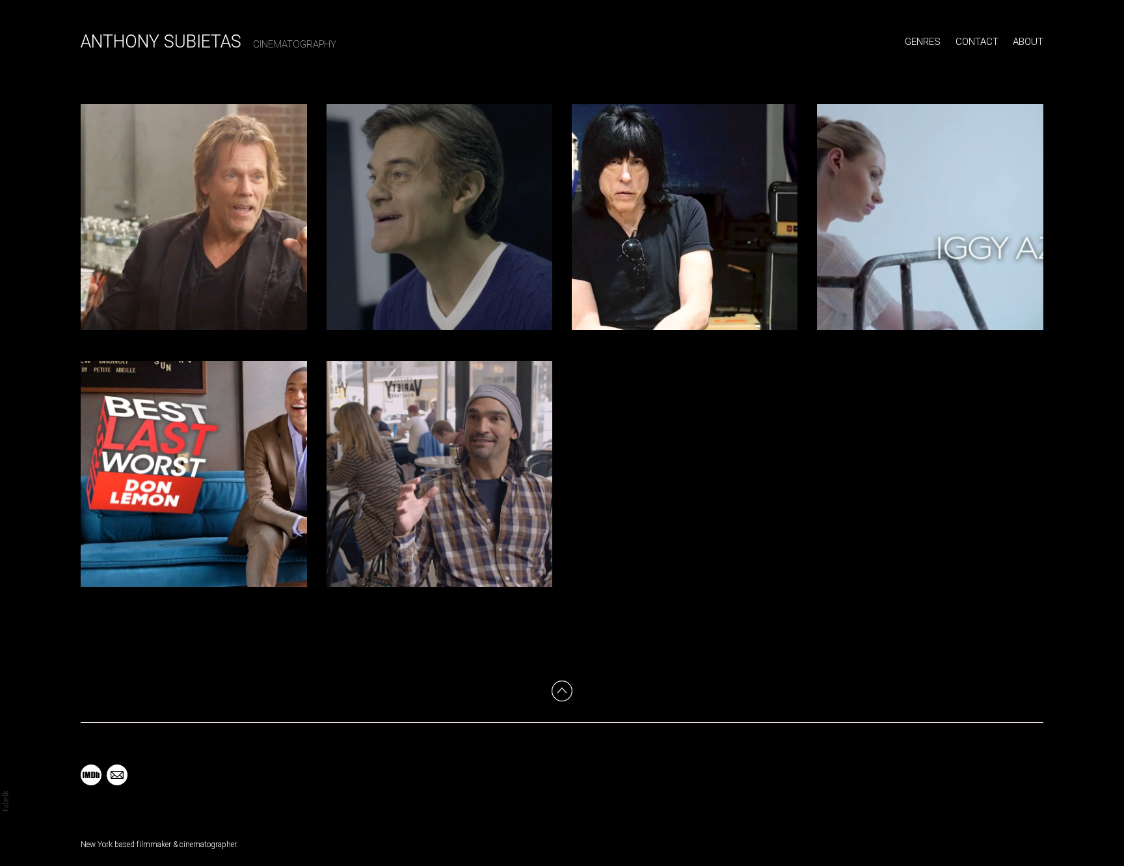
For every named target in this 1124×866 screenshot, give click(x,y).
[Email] (117, 775)
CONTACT (977, 41)
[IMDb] (91, 775)
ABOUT (1028, 41)
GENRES (923, 41)
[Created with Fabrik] (5, 801)
